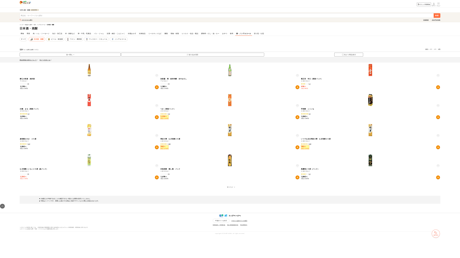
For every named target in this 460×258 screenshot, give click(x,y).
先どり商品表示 (350, 55)
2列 (435, 49)
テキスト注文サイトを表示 (239, 220)
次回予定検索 (436, 20)
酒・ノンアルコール (39, 24)
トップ (21, 24)
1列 (431, 49)
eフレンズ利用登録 (424, 4)
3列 (439, 49)
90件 (35, 50)
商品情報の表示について (28, 60)
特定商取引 (243, 225)
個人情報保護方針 (232, 225)
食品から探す (28, 24)
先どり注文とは (45, 60)
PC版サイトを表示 (221, 220)
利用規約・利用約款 (219, 225)
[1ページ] (230, 187)
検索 (437, 15)
